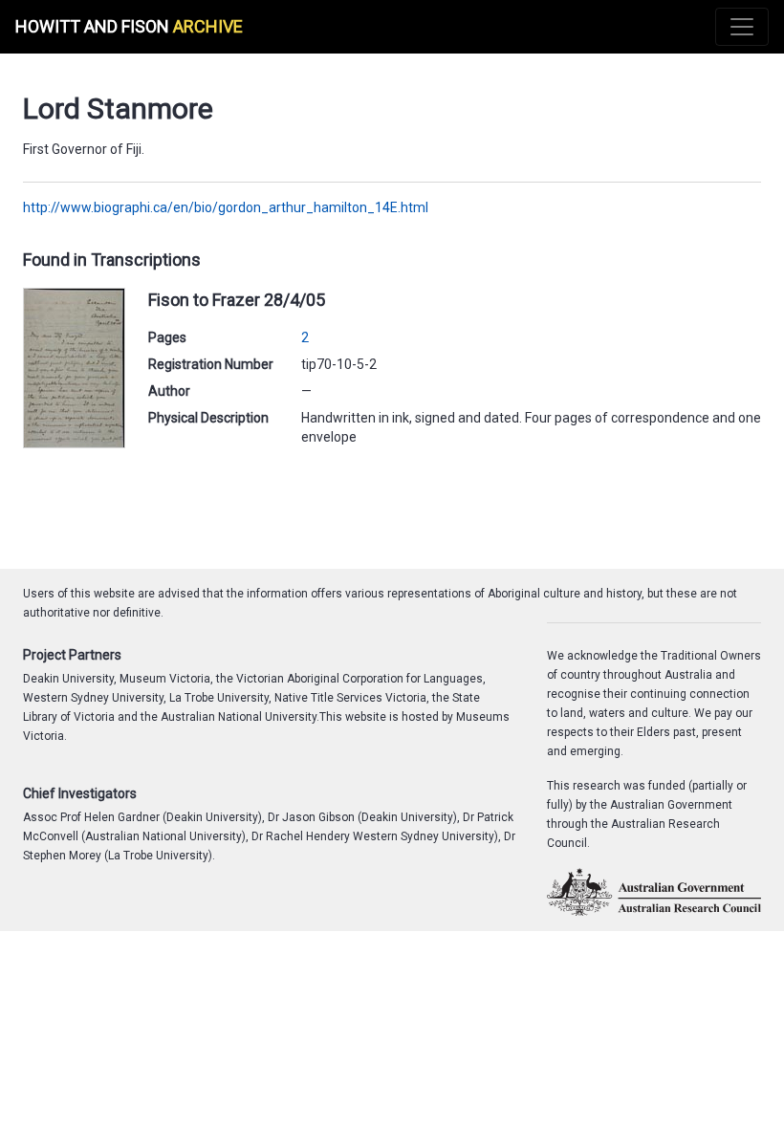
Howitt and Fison (129, 26)
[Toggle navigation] (742, 27)
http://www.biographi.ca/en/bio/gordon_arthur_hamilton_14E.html (225, 207)
